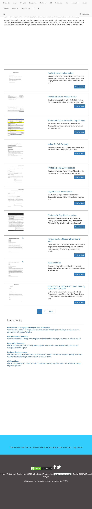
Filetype (46, 476)
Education (32, 3)
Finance (23, 3)
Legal (15, 3)
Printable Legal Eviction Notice (61, 167)
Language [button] (85, 14)
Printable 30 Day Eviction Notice (62, 215)
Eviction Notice (54, 262)
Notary (84, 3)
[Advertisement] (46, 47)
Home (5, 3)
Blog (74, 474)
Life (67, 3)
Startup (6, 8)
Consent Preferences (7, 474)
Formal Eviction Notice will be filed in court (64, 239)
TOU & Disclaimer (35, 474)
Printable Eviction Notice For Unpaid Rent (66, 120)
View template (79, 87)
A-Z (78, 474)
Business (43, 3)
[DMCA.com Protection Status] (41, 468)
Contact (19, 474)
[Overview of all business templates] (38, 8)
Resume (15, 8)
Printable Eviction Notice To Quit (62, 96)
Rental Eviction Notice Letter (60, 72)
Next (51, 311)
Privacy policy (48, 474)
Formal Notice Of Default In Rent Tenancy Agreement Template (66, 287)
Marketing (58, 3)
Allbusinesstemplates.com (33, 481)
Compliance (25, 8)
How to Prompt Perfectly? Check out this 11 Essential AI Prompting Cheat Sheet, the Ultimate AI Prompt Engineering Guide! (44, 363)
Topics (88, 474)
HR (50, 3)
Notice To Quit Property (58, 143)
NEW (83, 474)
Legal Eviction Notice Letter (60, 191)
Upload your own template (63, 474)
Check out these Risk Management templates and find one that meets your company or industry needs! (44, 337)
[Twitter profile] (59, 468)
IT (33, 8)
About (26, 474)
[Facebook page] (54, 468)
